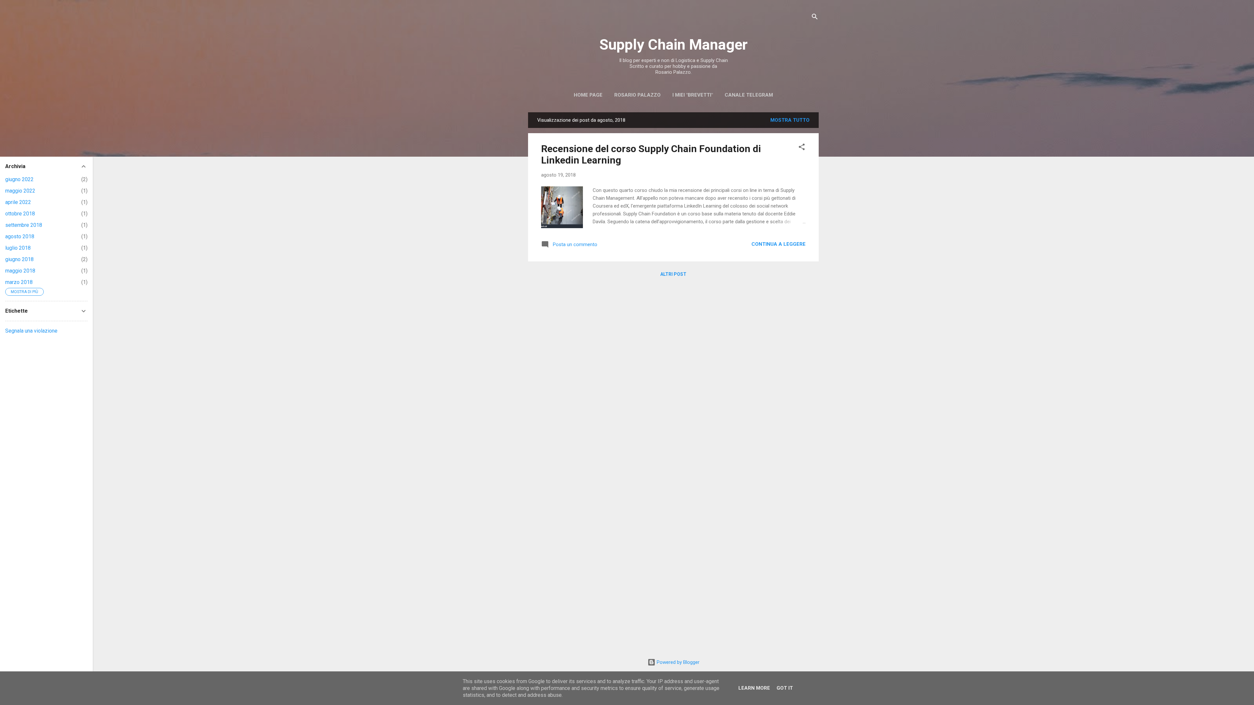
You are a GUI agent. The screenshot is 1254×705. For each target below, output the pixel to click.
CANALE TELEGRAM (749, 95)
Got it (785, 688)
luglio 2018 (18, 248)
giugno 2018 (19, 259)
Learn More (754, 688)
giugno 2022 (19, 179)
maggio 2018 (20, 271)
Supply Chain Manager (673, 44)
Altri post (673, 274)
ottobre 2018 (20, 214)
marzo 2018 (19, 282)
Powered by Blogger (677, 662)
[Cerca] (815, 18)
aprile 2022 (18, 202)
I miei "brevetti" (692, 95)
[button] (802, 148)
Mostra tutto (790, 120)
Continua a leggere (778, 244)
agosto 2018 (19, 236)
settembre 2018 (23, 225)
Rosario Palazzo (637, 95)
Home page (588, 95)
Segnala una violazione (31, 331)
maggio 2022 (20, 191)
